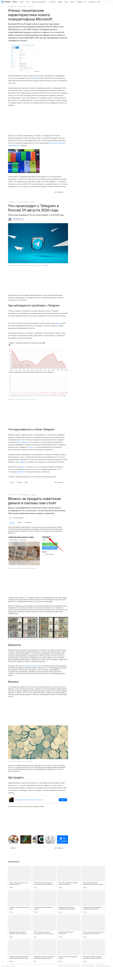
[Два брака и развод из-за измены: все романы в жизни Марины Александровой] (44, 951)
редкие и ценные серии (34, 666)
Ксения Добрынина (18, 517)
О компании (7, 965)
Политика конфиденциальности (103, 965)
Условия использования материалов (72, 965)
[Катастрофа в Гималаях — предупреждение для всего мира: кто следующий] (93, 877)
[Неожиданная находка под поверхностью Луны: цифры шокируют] (68, 902)
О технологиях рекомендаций (88, 965)
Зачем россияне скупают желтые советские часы (29, 799)
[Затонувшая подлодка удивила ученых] (44, 902)
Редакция (60, 965)
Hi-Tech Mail (25, 201)
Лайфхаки (33, 494)
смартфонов (36, 78)
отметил (31, 447)
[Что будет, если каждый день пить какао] (19, 902)
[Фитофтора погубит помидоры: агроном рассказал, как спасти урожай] (93, 951)
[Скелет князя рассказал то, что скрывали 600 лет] (19, 877)
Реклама (13, 965)
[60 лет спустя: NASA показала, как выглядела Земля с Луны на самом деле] (93, 926)
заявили (22, 462)
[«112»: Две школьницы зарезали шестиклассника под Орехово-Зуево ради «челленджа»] (44, 877)
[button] (24, 58)
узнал (23, 467)
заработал (20, 472)
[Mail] (2, 2)
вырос (58, 323)
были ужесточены (23, 442)
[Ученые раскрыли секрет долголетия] (68, 926)
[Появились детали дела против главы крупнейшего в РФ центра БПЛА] (19, 951)
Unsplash (46, 265)
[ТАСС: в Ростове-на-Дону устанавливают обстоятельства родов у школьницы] (44, 926)
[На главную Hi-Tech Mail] (6, 2)
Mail (2, 965)
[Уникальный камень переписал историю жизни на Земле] (93, 902)
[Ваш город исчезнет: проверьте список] (68, 951)
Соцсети (32, 201)
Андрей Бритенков (18, 218)
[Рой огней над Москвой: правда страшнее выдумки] (68, 877)
